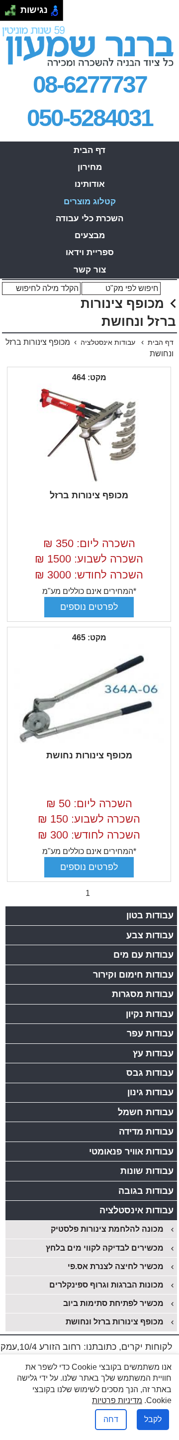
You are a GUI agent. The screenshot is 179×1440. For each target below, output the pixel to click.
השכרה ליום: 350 (89, 543)
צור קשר (90, 270)
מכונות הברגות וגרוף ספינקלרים (106, 1285)
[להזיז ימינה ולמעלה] (13, 7)
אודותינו (90, 184)
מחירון (90, 167)
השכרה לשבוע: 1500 (89, 559)
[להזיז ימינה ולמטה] (13, 13)
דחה (110, 1419)
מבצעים (90, 235)
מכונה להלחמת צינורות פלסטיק (107, 1229)
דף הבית (89, 150)
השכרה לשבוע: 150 (89, 819)
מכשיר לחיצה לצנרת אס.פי (116, 1266)
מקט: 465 (89, 637)
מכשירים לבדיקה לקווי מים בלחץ (105, 1248)
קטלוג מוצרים (90, 201)
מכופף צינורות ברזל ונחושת (115, 1321)
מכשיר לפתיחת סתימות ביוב (113, 1303)
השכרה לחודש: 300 (89, 835)
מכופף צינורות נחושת (89, 755)
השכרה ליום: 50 (89, 803)
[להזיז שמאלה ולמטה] (7, 13)
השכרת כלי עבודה (89, 218)
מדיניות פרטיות (117, 1400)
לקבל (153, 1419)
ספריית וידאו (90, 252)
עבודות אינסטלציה (109, 342)
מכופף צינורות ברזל (89, 495)
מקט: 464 (89, 377)
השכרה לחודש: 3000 (89, 575)
